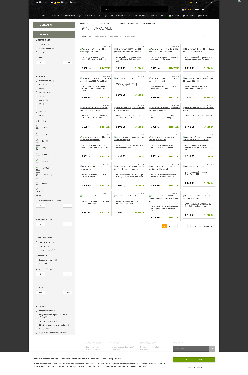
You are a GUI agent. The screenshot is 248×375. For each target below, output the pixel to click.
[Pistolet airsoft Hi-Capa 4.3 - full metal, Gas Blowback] (130, 108)
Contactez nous (158, 16)
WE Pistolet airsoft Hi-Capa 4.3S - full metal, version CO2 (94, 176)
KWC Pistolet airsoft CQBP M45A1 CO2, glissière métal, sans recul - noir (129, 59)
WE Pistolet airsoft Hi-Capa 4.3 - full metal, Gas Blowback (129, 117)
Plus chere (130, 37)
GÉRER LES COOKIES (194, 367)
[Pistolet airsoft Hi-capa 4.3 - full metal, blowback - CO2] (199, 78)
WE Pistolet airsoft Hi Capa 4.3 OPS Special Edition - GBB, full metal (198, 58)
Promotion (70, 16)
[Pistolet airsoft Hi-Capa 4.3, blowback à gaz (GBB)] (164, 108)
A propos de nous (93, 350)
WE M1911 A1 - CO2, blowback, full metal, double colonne (129, 146)
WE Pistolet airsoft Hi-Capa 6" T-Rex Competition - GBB (95, 202)
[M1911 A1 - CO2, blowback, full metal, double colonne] (130, 137)
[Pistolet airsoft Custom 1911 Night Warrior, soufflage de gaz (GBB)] (164, 196)
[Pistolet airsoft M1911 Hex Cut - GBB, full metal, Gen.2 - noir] (199, 196)
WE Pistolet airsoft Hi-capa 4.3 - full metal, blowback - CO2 (198, 87)
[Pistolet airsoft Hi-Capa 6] (90, 196)
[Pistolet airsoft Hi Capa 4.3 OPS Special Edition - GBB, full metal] (199, 49)
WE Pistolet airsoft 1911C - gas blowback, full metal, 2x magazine (95, 146)
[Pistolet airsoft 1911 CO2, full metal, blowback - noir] (164, 78)
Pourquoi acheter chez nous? (122, 347)
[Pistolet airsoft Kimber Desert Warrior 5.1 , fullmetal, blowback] (164, 167)
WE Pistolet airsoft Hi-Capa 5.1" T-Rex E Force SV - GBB (129, 202)
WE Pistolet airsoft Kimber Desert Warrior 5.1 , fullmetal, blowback (163, 176)
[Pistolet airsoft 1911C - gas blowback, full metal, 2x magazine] (95, 137)
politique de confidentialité (138, 366)
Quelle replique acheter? (90, 16)
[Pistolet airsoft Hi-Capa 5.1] (194, 167)
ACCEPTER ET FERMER (194, 360)
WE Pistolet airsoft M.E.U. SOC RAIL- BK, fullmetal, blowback (162, 146)
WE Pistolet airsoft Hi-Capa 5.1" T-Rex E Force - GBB (198, 173)
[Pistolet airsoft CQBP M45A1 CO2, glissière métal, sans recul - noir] (130, 49)
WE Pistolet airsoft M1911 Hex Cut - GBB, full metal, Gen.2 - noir (198, 205)
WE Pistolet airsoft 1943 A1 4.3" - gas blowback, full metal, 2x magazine (128, 86)
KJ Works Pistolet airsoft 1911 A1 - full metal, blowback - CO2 (95, 117)
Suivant (206, 226)
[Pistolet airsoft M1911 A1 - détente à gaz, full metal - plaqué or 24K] (199, 137)
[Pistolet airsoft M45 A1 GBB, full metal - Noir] (199, 108)
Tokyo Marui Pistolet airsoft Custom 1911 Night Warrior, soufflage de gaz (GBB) (165, 209)
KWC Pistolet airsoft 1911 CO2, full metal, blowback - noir (164, 87)
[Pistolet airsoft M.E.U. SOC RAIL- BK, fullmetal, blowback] (164, 137)
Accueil (43, 16)
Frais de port (115, 350)
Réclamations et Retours (150, 347)
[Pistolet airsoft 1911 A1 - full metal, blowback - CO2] (95, 108)
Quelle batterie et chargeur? (117, 16)
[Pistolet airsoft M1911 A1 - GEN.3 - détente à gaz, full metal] (95, 49)
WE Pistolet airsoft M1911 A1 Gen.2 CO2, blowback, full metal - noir (164, 58)
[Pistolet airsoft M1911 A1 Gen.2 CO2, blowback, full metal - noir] (164, 49)
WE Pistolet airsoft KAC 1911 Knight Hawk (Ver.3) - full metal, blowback (129, 176)
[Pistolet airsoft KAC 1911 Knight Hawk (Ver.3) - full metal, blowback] (130, 167)
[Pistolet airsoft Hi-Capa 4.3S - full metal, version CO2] (95, 167)
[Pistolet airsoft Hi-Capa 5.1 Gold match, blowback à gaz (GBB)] (95, 78)
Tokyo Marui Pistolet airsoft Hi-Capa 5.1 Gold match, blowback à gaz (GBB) (95, 88)
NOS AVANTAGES (140, 16)
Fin (212, 226)
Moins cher (115, 37)
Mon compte (145, 350)
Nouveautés (56, 16)
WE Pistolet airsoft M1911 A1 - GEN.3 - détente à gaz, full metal (94, 58)
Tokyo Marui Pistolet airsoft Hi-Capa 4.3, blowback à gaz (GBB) (164, 117)
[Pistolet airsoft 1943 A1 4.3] (125, 78)
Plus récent (100, 37)
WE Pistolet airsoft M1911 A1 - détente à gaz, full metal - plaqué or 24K (198, 147)
